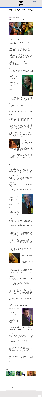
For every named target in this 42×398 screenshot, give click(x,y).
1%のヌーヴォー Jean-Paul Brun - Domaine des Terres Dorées (31, 377)
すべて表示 (35, 369)
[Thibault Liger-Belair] (10, 373)
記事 (9, 361)
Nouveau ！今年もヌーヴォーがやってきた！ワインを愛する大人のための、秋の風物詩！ (21, 377)
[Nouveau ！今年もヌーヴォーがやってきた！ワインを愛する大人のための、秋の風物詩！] (21, 373)
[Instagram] (35, 2)
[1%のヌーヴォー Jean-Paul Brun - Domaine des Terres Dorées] (31, 373)
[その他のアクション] (32, 17)
